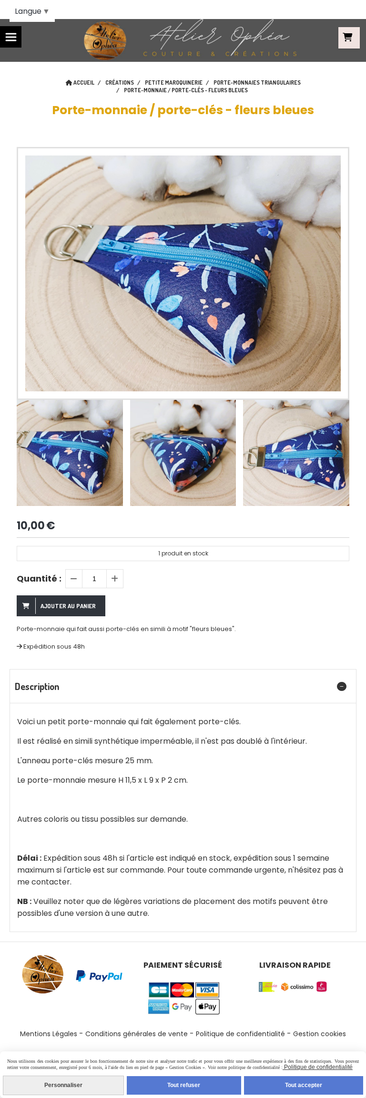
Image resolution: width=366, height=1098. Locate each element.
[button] (336, 452)
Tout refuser (183, 1085)
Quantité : (39, 578)
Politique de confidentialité (240, 1034)
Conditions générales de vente (136, 1034)
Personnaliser (63, 1085)
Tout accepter (303, 1085)
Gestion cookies (319, 1034)
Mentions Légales (48, 1034)
